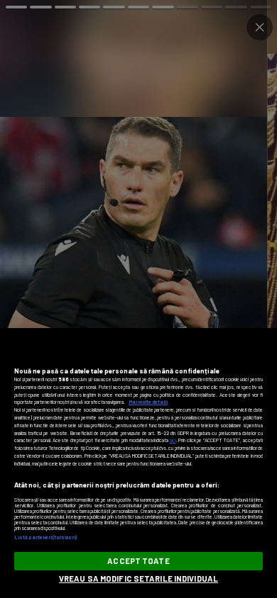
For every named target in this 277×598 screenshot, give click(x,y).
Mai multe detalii (148, 402)
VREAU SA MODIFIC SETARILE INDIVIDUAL (138, 578)
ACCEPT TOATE (138, 560)
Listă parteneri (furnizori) (45, 537)
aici (173, 440)
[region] (138, 463)
